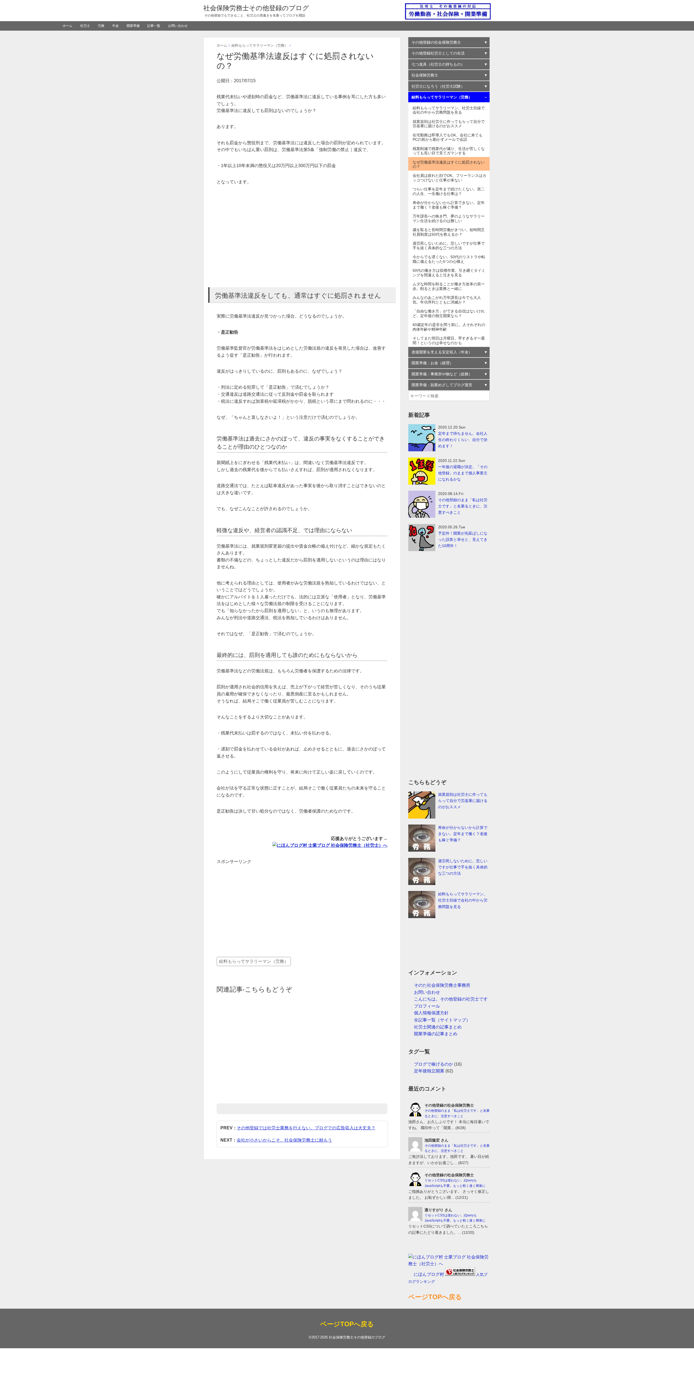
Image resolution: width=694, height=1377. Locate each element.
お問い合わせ (178, 26)
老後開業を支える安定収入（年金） (442, 352)
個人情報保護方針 (431, 1013)
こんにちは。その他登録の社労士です (451, 999)
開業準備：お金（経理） (432, 363)
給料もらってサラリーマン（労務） (253, 961)
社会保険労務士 (425, 75)
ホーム (67, 26)
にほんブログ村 (429, 1274)
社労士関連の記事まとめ (438, 1027)
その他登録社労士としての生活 (438, 53)
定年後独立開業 (429, 1071)
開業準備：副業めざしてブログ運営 (442, 385)
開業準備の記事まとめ (435, 1033)
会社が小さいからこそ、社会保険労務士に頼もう (284, 1140)
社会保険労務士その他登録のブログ (256, 8)
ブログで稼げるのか (433, 1064)
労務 (101, 26)
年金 (115, 26)
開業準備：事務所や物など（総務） (442, 374)
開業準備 (133, 26)
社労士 (85, 26)
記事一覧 (153, 26)
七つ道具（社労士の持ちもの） (438, 64)
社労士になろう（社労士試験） (438, 86)
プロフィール (427, 1006)
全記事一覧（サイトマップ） (442, 1020)
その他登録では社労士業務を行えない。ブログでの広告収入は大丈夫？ (306, 1128)
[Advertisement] (302, 236)
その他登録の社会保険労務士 (436, 42)
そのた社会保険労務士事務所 (442, 985)
